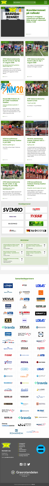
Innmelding (22, 445)
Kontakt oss (22, 446)
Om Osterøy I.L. (23, 449)
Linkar (20, 448)
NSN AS (33, 484)
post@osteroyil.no (9, 457)
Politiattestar (22, 451)
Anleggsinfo (22, 443)
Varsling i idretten (23, 455)
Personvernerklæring (24, 454)
